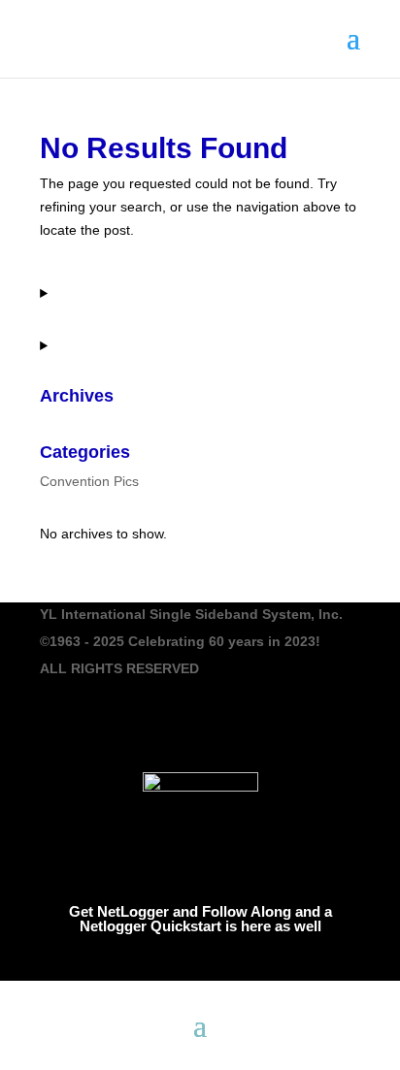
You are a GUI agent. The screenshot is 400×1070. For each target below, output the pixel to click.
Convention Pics (89, 481)
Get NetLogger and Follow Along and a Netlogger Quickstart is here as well (200, 918)
